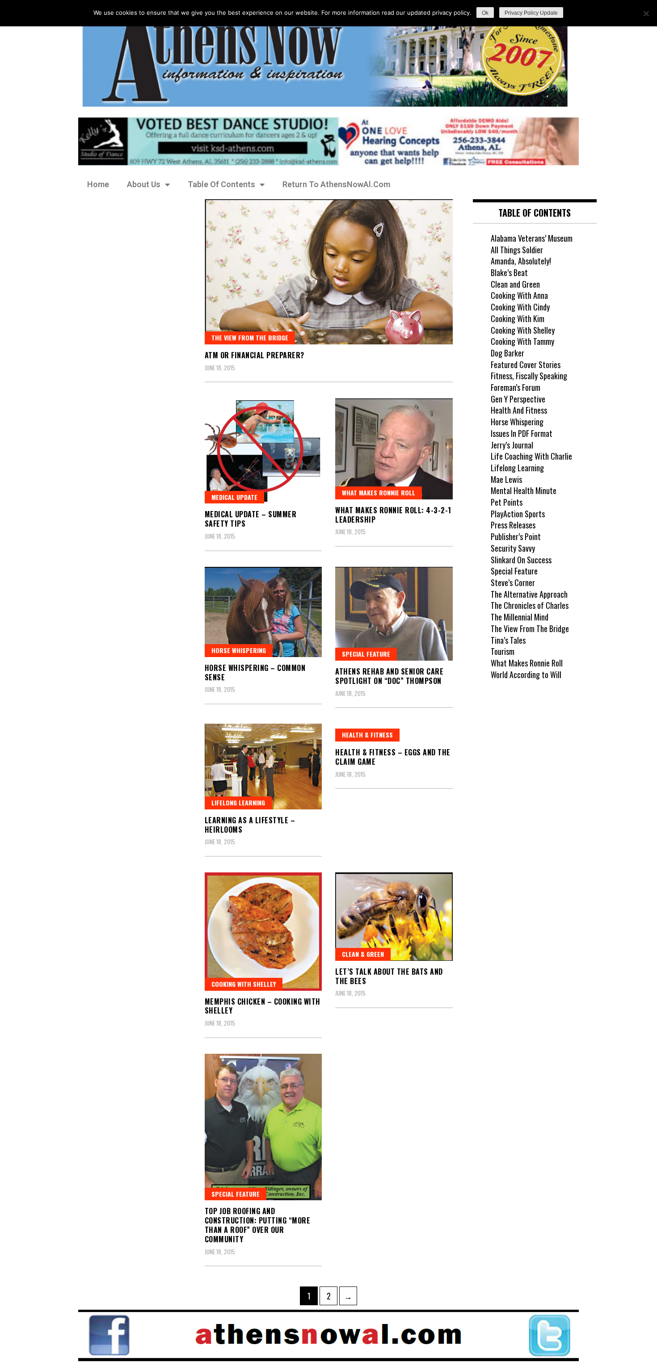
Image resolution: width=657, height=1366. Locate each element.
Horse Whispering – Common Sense (255, 672)
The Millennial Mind (519, 617)
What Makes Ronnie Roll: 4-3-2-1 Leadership (393, 515)
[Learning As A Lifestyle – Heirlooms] (263, 766)
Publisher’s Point (516, 536)
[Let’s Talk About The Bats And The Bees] (394, 916)
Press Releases (513, 525)
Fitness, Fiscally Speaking (529, 375)
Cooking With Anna (519, 295)
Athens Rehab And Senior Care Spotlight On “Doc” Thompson (389, 676)
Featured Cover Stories (525, 364)
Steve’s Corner (513, 582)
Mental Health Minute (523, 490)
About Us (143, 184)
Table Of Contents (221, 184)
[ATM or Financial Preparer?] (329, 271)
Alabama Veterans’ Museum (532, 238)
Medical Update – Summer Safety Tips (251, 519)
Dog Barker (507, 353)
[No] (645, 13)
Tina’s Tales (508, 640)
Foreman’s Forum (515, 387)
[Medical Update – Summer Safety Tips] (263, 450)
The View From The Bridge (249, 337)
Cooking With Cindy (520, 307)
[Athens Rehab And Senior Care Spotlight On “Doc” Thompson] (394, 614)
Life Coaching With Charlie (531, 456)
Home (98, 184)
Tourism (502, 651)
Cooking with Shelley (243, 984)
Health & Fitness (367, 734)
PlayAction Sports (518, 514)
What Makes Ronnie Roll (378, 492)
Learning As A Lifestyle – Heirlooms (250, 825)
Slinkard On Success (521, 560)
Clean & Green (363, 954)
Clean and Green (515, 284)
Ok (485, 13)
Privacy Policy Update (531, 13)
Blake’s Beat (509, 272)
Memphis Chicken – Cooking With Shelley (262, 1006)
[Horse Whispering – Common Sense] (263, 612)
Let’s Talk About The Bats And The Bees (389, 976)
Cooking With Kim (517, 318)
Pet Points (506, 502)
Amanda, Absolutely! (521, 261)
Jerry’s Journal (512, 445)
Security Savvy (513, 548)
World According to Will (526, 674)
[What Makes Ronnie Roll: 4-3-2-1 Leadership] (394, 448)
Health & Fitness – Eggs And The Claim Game (393, 757)
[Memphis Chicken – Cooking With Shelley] (263, 931)
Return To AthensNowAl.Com (336, 184)
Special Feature (366, 653)
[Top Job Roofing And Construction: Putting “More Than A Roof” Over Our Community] (263, 1127)
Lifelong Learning (238, 802)
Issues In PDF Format (521, 433)
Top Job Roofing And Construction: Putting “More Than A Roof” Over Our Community (258, 1225)
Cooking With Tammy (522, 341)
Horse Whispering (238, 650)
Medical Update (234, 497)
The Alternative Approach (529, 594)
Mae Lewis (506, 479)
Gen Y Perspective (518, 399)
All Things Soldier (517, 250)
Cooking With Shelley (523, 330)
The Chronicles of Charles (530, 605)
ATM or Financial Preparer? (254, 355)
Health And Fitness (519, 410)
